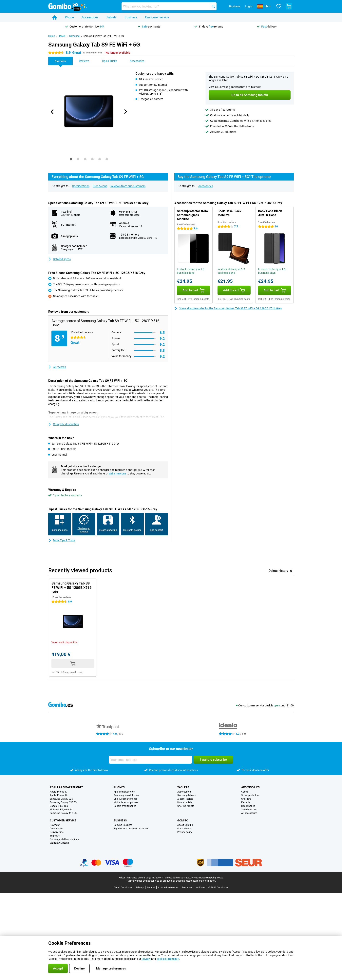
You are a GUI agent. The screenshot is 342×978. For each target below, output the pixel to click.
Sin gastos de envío (73, 672)
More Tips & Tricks (64, 540)
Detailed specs (62, 259)
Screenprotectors (250, 795)
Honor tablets (184, 802)
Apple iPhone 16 (58, 795)
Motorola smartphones (126, 802)
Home (51, 36)
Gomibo (182, 820)
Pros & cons (100, 186)
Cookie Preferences (168, 887)
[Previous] (52, 112)
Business (130, 17)
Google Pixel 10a (59, 806)
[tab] (71, 159)
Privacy (140, 887)
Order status (56, 828)
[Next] (125, 112)
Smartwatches (249, 809)
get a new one (117, 473)
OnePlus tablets (185, 806)
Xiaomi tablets (185, 798)
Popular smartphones (67, 787)
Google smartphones (125, 806)
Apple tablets (184, 791)
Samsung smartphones (126, 795)
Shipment (55, 835)
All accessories (249, 813)
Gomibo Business (123, 825)
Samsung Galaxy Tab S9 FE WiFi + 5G (104, 36)
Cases (244, 791)
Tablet (62, 36)
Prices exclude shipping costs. (207, 877)
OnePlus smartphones (125, 798)
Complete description (66, 424)
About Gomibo (185, 825)
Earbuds (245, 802)
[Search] (213, 6)
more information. (206, 880)
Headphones (248, 806)
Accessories (90, 17)
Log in (249, 6)
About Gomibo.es (123, 887)
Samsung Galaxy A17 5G (63, 813)
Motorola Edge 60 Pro (61, 809)
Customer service (157, 17)
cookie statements (168, 958)
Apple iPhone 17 (58, 791)
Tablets (111, 17)
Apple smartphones (124, 791)
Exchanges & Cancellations (64, 839)
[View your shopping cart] (289, 6)
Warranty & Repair (59, 842)
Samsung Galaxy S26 (61, 798)
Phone (69, 17)
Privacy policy (184, 832)
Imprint (151, 887)
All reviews (59, 367)
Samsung (74, 36)
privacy (146, 958)
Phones (119, 787)
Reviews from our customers (127, 186)
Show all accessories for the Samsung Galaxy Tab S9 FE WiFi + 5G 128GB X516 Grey (230, 308)
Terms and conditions (193, 887)
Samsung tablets (186, 795)
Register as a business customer (131, 828)
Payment (55, 825)
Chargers (246, 798)
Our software (184, 828)
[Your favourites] (278, 6)
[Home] (54, 17)
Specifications (80, 186)
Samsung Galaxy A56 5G (63, 802)
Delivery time (57, 832)
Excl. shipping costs (198, 299)
